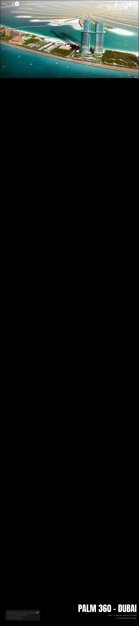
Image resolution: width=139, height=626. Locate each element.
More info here (20, 615)
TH (124, 4)
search (117, 4)
